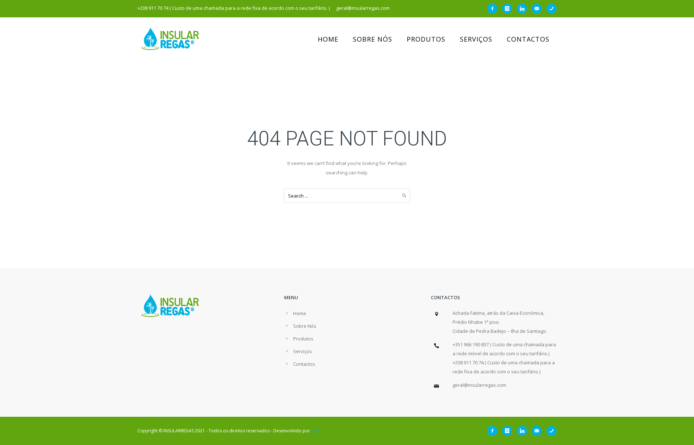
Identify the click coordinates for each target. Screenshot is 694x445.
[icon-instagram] (509, 9)
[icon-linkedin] (524, 9)
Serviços (476, 39)
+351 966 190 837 (471, 344)
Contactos (528, 39)
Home (328, 39)
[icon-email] (538, 9)
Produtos (426, 39)
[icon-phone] (552, 9)
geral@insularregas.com (479, 385)
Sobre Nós (372, 39)
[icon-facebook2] (494, 9)
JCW (315, 431)
